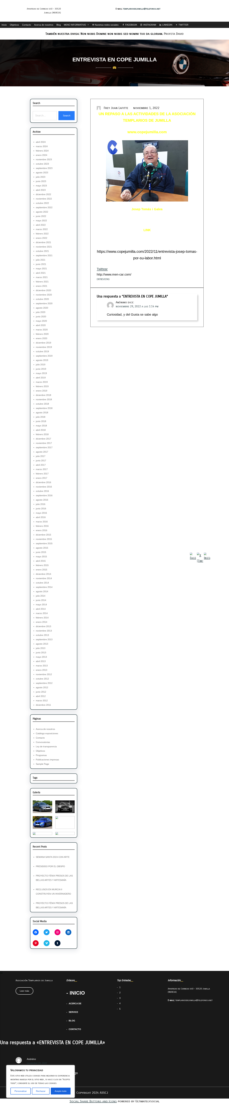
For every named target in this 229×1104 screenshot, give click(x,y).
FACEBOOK (131, 25)
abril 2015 (41, 561)
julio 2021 (40, 260)
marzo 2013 (42, 665)
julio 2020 (40, 312)
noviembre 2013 (44, 630)
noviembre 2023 (44, 159)
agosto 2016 (42, 500)
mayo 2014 (41, 604)
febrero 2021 (42, 281)
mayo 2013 (41, 657)
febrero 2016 (42, 526)
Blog (58, 25)
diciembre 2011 (43, 705)
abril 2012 (41, 696)
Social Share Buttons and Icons (93, 1101)
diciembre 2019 (43, 342)
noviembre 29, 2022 (37, 1063)
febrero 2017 (42, 473)
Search (66, 115)
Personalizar (20, 1091)
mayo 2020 (41, 321)
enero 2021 (41, 286)
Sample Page (42, 764)
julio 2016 (40, 504)
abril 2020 (41, 325)
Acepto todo (61, 1091)
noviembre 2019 (44, 347)
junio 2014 (41, 600)
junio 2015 (41, 552)
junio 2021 (41, 264)
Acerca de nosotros (43, 25)
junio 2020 (41, 316)
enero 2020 (41, 338)
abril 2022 (41, 225)
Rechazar (40, 1091)
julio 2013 (40, 648)
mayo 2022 (41, 220)
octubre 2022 (42, 203)
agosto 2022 (42, 212)
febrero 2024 (42, 150)
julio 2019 (40, 364)
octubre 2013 (42, 635)
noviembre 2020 (44, 294)
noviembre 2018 (44, 399)
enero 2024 (41, 155)
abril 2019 (41, 377)
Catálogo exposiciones (47, 733)
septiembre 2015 (44, 543)
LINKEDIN (167, 25)
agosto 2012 (42, 687)
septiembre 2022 (44, 207)
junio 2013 (41, 652)
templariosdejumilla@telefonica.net (141, 8)
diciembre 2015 (43, 534)
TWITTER (183, 25)
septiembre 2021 (44, 255)
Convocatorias (43, 742)
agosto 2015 (42, 548)
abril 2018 (41, 430)
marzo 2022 (42, 229)
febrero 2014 (42, 617)
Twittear (102, 269)
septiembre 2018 (44, 408)
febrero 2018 (42, 434)
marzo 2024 (42, 146)
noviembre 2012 (44, 674)
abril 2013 (41, 661)
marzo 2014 (42, 613)
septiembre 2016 (44, 495)
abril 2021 (41, 273)
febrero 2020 (42, 334)
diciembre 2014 (43, 574)
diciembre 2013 (43, 626)
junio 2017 (41, 460)
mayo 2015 (41, 556)
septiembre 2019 (44, 356)
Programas (41, 755)
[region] (40, 1081)
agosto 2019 (42, 360)
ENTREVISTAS (103, 279)
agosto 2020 (42, 308)
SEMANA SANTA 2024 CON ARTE (52, 857)
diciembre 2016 (43, 482)
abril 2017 (41, 465)
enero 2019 (41, 390)
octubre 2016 (42, 491)
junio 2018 (41, 421)
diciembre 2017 (43, 438)
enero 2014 (41, 622)
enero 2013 (41, 670)
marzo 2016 (42, 521)
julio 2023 (40, 177)
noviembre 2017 (44, 443)
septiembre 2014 (44, 587)
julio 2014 (40, 596)
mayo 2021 (41, 268)
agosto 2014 (42, 591)
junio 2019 (41, 369)
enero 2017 (41, 478)
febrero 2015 (42, 565)
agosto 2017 (42, 452)
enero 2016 (41, 530)
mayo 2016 (41, 513)
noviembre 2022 (44, 198)
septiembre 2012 (44, 683)
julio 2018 (40, 417)
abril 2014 (41, 609)
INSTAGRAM (149, 25)
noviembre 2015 (44, 539)
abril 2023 (41, 190)
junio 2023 (41, 181)
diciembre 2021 (43, 242)
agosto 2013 (42, 644)
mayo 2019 (41, 373)
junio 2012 (41, 692)
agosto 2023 (42, 172)
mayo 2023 (41, 185)
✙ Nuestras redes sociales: (105, 25)
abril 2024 (41, 142)
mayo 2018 (41, 425)
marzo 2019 (42, 382)
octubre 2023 (42, 164)
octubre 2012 (42, 678)
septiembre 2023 (44, 168)
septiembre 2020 (44, 303)
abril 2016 (41, 517)
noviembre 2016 (44, 486)
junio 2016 (41, 508)
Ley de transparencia (46, 746)
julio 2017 (40, 456)
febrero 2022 (42, 233)
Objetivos (14, 25)
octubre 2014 (42, 582)
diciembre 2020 (43, 290)
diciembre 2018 (43, 395)
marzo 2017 (42, 469)
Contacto (26, 25)
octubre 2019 (42, 351)
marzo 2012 (42, 700)
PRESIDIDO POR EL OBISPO (50, 866)
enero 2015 (41, 569)
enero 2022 (41, 238)
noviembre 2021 (44, 246)
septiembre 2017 (44, 447)
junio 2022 (41, 216)
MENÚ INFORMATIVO (75, 25)
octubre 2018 (42, 404)
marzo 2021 (42, 277)
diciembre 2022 (43, 194)
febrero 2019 (42, 386)
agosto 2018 (42, 412)
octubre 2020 (42, 299)
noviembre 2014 (44, 578)
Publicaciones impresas (47, 759)
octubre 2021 (42, 251)
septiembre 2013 (44, 639)
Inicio (4, 25)
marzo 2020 (42, 329)
